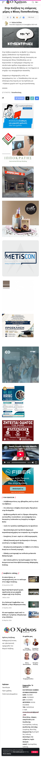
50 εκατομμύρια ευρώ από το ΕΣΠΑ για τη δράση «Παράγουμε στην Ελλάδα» (14, 615)
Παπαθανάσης (16, 92)
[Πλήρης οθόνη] (36, 462)
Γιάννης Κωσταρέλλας (27, 649)
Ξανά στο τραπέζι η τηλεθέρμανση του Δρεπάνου (21, 526)
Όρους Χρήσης (7, 753)
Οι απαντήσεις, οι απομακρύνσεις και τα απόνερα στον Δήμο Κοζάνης (14, 579)
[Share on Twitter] (13, 17)
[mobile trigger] (4, 2)
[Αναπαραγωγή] (5, 462)
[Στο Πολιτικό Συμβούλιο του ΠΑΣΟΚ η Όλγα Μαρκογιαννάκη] (33, 604)
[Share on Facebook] (10, 17)
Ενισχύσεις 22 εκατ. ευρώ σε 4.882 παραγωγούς (20, 536)
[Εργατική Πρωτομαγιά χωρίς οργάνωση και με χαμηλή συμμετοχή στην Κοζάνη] (33, 592)
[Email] (17, 17)
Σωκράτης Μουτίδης (35, 649)
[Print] (23, 17)
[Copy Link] (20, 17)
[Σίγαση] (33, 462)
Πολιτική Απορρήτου (18, 752)
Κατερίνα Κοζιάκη (35, 663)
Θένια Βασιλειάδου (27, 663)
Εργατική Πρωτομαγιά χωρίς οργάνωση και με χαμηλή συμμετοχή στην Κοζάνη (12, 592)
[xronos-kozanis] (17, 2)
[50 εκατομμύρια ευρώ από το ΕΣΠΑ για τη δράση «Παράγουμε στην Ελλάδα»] (33, 614)
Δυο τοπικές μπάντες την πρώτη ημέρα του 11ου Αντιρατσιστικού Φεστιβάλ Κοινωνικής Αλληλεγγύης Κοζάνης (20, 562)
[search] (32, 2)
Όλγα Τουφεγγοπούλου (28, 678)
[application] (20, 454)
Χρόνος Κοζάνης (17, 22)
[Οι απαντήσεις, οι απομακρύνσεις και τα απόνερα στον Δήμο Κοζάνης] (33, 579)
